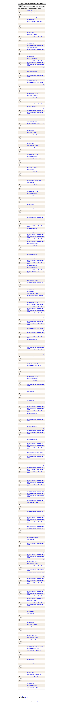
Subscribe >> (21, 692)
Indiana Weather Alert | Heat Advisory (32, 380)
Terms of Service (39, 701)
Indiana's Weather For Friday (31, 25)
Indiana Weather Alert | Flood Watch (32, 58)
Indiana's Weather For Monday (31, 12)
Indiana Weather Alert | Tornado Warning (33, 648)
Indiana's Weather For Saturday (32, 17)
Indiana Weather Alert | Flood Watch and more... (34, 91)
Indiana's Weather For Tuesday (32, 10)
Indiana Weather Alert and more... (32, 47)
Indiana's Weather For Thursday (32, 34)
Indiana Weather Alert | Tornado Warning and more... (35, 82)
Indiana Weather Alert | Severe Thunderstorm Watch (35, 21)
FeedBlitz (26, 697)
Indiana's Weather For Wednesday (32, 95)
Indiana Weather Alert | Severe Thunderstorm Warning (35, 36)
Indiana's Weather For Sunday (31, 132)
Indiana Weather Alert (30, 19)
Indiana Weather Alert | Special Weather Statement (35, 258)
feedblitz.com (30, 701)
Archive (21, 696)
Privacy (37, 701)
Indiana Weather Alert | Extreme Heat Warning (34, 141)
